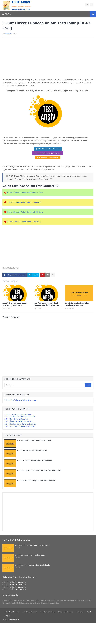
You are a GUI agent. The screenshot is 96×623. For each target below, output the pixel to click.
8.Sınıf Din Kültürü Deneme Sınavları (19, 426)
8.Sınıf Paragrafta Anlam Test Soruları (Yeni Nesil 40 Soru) (39, 470)
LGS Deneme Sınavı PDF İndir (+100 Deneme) (34, 440)
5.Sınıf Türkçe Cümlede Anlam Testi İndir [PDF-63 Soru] (14, 304)
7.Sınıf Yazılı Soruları (47, 612)
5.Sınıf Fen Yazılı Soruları (48, 157)
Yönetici (8, 33)
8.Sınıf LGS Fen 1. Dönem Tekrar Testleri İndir (34, 460)
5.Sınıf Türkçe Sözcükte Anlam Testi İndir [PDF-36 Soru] (77, 304)
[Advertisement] (48, 58)
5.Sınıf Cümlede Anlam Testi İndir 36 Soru (25, 192)
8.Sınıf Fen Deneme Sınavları (16, 419)
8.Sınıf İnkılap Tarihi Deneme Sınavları (20, 424)
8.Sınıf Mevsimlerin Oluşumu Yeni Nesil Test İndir (36, 480)
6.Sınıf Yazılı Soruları (29, 612)
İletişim (7, 615)
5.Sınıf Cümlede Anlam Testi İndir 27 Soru (25, 212)
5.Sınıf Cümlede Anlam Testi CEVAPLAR (24, 202)
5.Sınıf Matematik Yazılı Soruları (48, 153)
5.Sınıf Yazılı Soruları (12, 612)
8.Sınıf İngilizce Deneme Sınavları (18, 421)
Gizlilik (89, 612)
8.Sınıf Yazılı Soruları (65, 612)
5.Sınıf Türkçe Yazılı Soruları (49, 149)
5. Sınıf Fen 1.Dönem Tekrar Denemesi (20, 400)
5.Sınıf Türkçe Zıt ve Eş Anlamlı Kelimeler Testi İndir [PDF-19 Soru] (47, 304)
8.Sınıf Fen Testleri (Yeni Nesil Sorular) (32, 450)
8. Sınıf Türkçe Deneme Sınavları (18, 414)
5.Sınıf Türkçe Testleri (10, 268)
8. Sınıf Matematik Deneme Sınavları (19, 416)
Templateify (14, 619)
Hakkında (79, 612)
